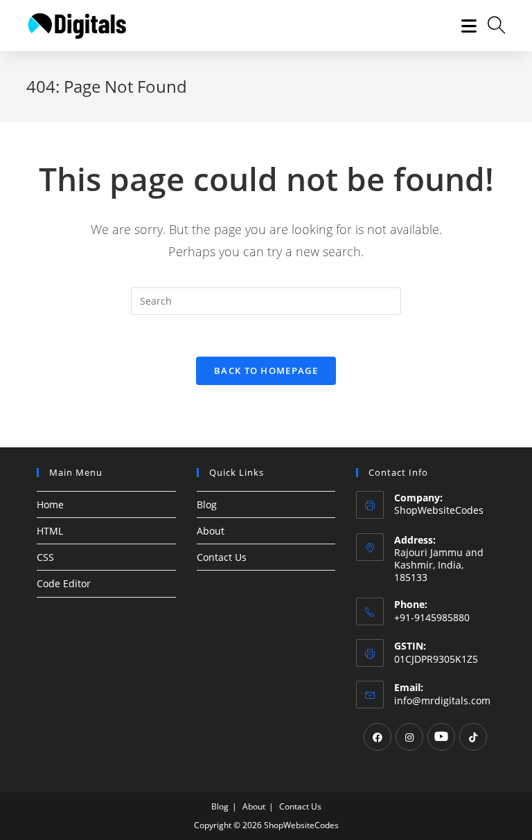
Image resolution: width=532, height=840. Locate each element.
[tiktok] (473, 737)
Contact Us (222, 557)
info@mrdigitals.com (442, 700)
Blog (207, 504)
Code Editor (64, 583)
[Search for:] (491, 25)
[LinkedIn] (441, 737)
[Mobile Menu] (464, 25)
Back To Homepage (266, 370)
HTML (50, 530)
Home (50, 504)
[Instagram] (409, 737)
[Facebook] (377, 737)
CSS (45, 557)
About (210, 530)
